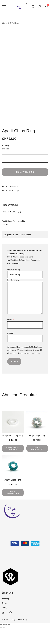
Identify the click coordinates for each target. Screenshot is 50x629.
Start (4, 23)
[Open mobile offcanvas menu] (4, 6)
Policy (4, 607)
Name (10, 320)
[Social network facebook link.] (10, 612)
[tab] (25, 205)
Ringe (16, 23)
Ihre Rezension (14, 280)
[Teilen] (6, 624)
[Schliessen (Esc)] (9, 624)
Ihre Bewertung (14, 270)
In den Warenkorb (25, 172)
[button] (3, 122)
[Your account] (39, 6)
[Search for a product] (33, 6)
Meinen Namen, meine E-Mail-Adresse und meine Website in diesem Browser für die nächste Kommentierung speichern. (25, 350)
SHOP (10, 23)
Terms (4, 603)
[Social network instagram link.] (3, 612)
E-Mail (10, 333)
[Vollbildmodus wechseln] (4, 624)
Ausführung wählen (12, 448)
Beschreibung (10, 205)
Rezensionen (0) (12, 211)
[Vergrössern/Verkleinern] (1, 624)
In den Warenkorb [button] (37, 448)
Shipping (5, 599)
